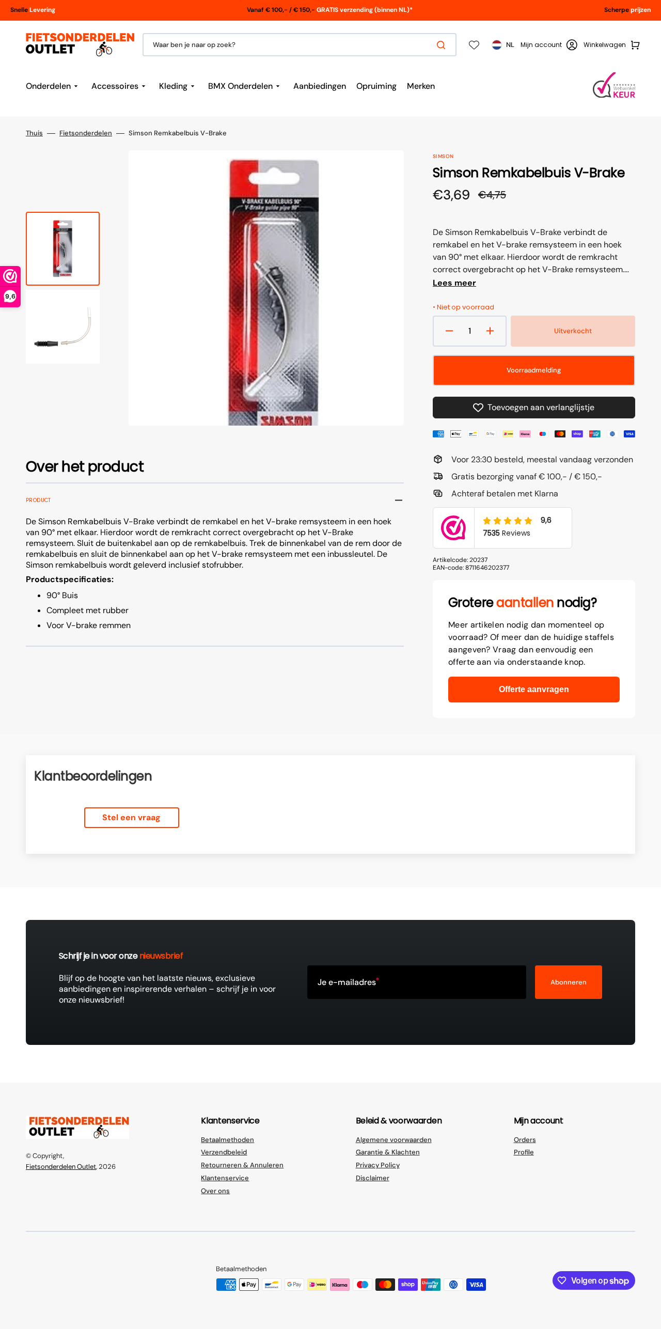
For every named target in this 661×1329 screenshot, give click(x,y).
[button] (549, 45)
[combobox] (300, 44)
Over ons (215, 1190)
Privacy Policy (378, 1165)
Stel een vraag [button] (131, 817)
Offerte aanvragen (534, 689)
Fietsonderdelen (85, 133)
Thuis (34, 133)
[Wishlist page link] (474, 45)
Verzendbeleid (224, 1152)
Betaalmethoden (227, 1140)
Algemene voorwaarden (394, 1140)
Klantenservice (225, 1178)
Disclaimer (372, 1178)
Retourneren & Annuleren (242, 1165)
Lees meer (454, 283)
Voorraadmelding (534, 370)
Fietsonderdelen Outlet (61, 1166)
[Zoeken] (443, 45)
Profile (524, 1152)
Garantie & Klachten (388, 1152)
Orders (525, 1140)
